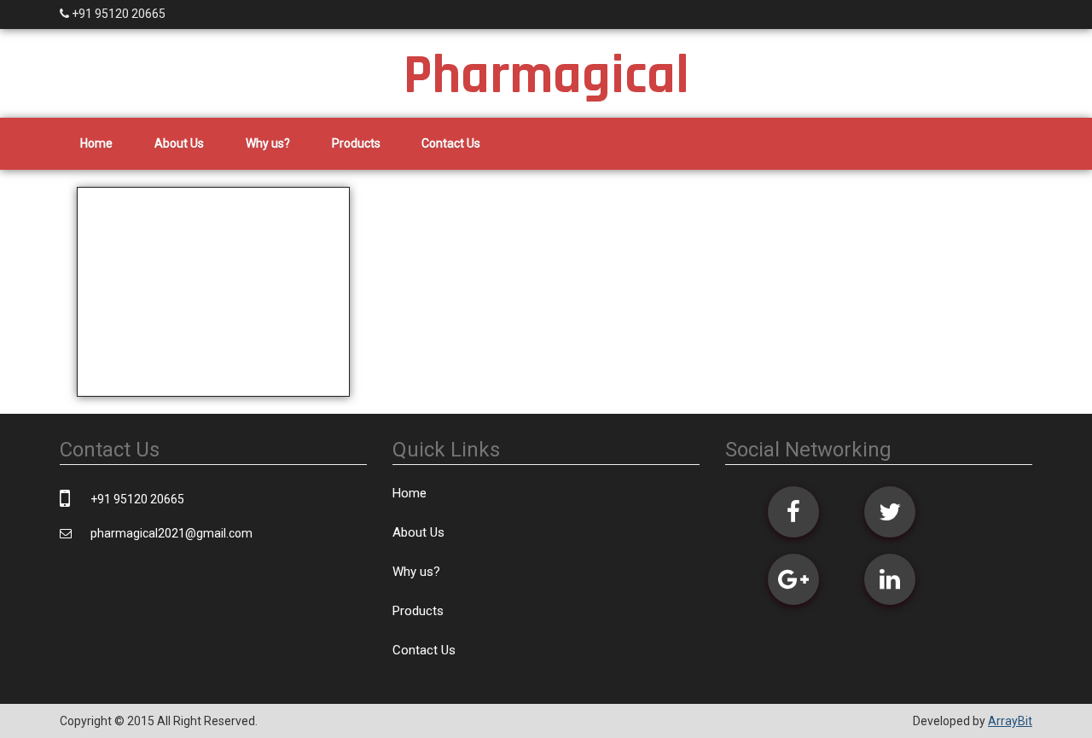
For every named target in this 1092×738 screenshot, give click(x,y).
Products (356, 143)
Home (96, 143)
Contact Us (450, 143)
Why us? (268, 143)
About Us (179, 143)
